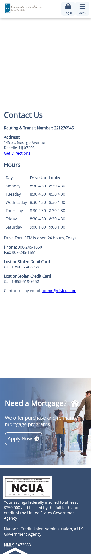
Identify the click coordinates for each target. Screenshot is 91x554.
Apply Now (20, 438)
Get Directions (17, 153)
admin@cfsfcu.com (59, 290)
